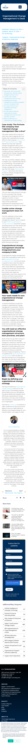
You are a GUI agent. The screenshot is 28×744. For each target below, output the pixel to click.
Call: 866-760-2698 (6, 676)
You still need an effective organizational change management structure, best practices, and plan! (12, 114)
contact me (13, 404)
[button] (20, 7)
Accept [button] (10, 741)
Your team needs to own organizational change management (11, 107)
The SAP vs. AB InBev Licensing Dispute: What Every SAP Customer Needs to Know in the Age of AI (17, 517)
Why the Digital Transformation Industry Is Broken (18, 535)
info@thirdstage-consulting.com (10, 677)
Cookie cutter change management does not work (12, 97)
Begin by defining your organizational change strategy (13, 119)
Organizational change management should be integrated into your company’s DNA (14, 102)
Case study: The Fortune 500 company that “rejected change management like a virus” (13, 93)
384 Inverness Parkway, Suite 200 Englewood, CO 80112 (11, 673)
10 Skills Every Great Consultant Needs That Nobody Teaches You (17, 510)
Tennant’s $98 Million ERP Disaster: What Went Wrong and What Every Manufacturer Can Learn (18, 527)
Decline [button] (17, 741)
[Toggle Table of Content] (22, 89)
